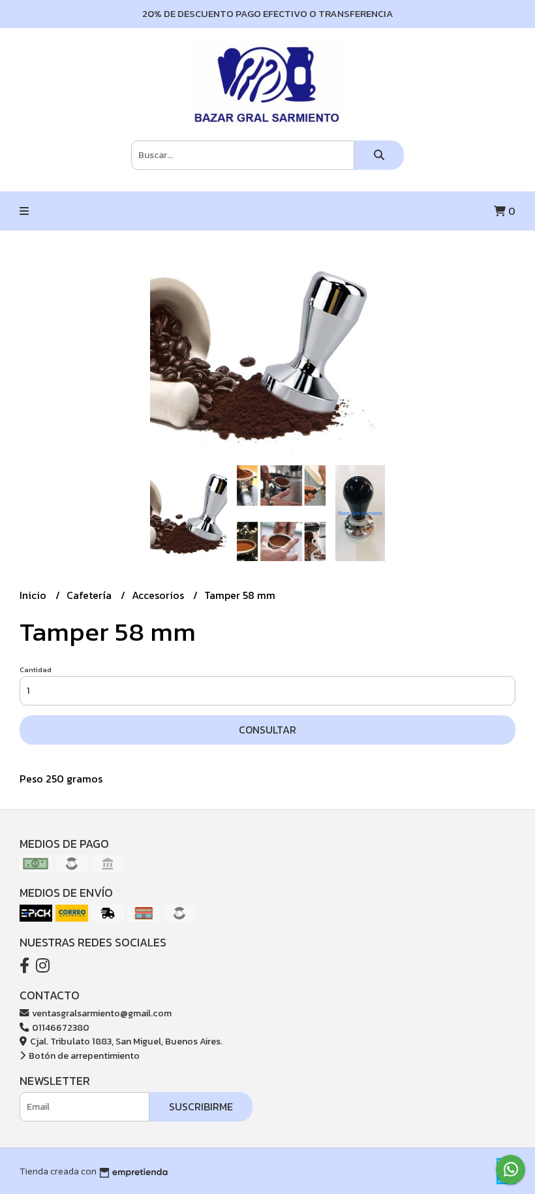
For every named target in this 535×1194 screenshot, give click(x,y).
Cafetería (90, 595)
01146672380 (59, 1027)
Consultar (267, 729)
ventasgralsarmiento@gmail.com (101, 1013)
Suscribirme (201, 1106)
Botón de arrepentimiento (83, 1055)
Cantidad (36, 669)
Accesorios (159, 595)
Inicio (34, 595)
